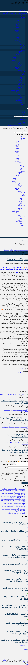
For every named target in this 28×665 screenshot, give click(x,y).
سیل (11, 372)
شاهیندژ (17, 30)
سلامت (20, 64)
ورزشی (20, 70)
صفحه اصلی (22, 15)
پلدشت (17, 38)
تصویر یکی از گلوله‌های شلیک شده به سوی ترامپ (13, 499)
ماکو (18, 34)
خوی (18, 35)
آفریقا (20, 78)
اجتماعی (23, 50)
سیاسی (23, 45)
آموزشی (20, 88)
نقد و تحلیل (22, 71)
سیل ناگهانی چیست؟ (17, 259)
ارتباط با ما (22, 7)
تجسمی (14, 60)
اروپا (21, 81)
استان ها (23, 17)
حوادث (20, 65)
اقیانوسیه (19, 83)
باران (20, 372)
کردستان (20, 41)
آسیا (21, 77)
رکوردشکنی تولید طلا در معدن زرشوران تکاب (13, 489)
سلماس (17, 37)
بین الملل (23, 75)
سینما (14, 57)
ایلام (21, 44)
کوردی (23, 73)
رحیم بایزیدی (21, 368)
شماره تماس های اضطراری (15, 125)
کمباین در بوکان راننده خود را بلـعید (15, 540)
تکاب (18, 28)
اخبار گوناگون (21, 84)
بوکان (17, 23)
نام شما (6, 465)
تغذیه (18, 92)
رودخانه (14, 372)
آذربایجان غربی (18, 18)
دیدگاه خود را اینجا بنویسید (8, 464)
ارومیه (17, 20)
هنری (17, 55)
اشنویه (17, 27)
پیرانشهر (17, 25)
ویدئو (21, 101)
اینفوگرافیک (19, 100)
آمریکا (20, 80)
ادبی (15, 61)
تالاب (18, 372)
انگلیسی (23, 74)
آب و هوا (24, 372)
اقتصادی (20, 51)
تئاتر (15, 58)
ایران (21, 47)
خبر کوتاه (19, 87)
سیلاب (8, 372)
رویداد (20, 85)
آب (27, 372)
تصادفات (17, 68)
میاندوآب (17, 31)
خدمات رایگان (21, 10)
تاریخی (17, 54)
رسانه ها (20, 94)
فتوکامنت (19, 98)
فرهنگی (20, 53)
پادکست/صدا (19, 102)
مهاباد (17, 21)
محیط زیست (19, 63)
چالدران (17, 40)
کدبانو (17, 91)
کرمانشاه (19, 43)
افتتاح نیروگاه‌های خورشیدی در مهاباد (14, 564)
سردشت (17, 24)
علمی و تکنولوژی (15, 90)
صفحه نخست (24, 250)
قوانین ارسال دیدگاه (23, 470)
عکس (20, 97)
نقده (18, 33)
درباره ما (23, 9)
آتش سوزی (16, 67)
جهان (20, 48)
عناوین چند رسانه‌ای (20, 95)
